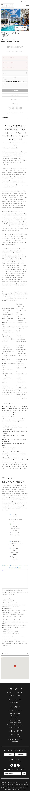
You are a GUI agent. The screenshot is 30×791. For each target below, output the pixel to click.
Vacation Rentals (15, 734)
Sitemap (21, 784)
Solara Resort (15, 718)
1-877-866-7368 (18, 700)
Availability (5, 653)
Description (5, 117)
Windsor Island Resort (15, 727)
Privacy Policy (15, 784)
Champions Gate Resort (15, 711)
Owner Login (26, 784)
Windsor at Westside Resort (15, 725)
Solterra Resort (15, 715)
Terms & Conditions (7, 784)
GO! (24, 773)
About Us (15, 741)
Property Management (15, 739)
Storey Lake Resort (15, 720)
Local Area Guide (15, 737)
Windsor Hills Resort (15, 722)
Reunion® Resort (15, 713)
